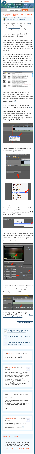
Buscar (25, 10)
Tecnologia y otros (10, 19)
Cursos (25, 4)
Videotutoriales (11, 7)
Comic (18, 7)
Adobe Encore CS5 (14, 28)
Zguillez (10, 17)
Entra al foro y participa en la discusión (17, 448)
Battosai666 (11, 367)
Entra (19, 1)
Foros (9, 4)
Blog (13, 4)
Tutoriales (18, 4)
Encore (30, 107)
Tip (29, 24)
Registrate (26, 1)
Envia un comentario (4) (25, 322)
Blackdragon (11, 418)
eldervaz (10, 353)
